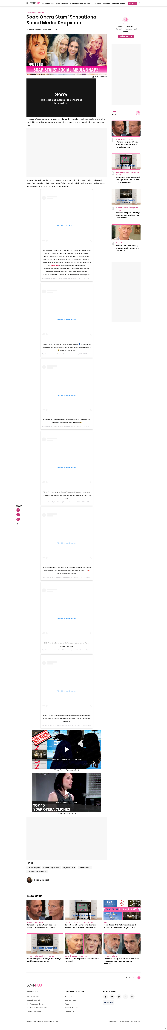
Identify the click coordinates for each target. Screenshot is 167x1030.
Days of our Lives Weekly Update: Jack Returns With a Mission (128, 248)
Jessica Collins (57, 278)
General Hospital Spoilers (125, 139)
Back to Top (131, 978)
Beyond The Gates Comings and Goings (79, 922)
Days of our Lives (48, 3)
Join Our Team (70, 1000)
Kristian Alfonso (57, 426)
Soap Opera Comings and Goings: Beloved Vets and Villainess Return (128, 180)
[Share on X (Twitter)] (18, 514)
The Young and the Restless (80, 3)
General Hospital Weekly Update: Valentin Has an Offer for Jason (127, 144)
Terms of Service (124, 1021)
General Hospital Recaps (112, 956)
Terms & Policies (71, 1008)
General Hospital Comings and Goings (40, 956)
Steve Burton (57, 725)
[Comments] (18, 524)
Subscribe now (126, 36)
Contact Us (69, 1012)
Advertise (68, 1004)
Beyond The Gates (118, 3)
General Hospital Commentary (76, 956)
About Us (68, 996)
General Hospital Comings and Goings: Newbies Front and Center (128, 215)
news (105, 922)
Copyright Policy (136, 1021)
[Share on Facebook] (18, 510)
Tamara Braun (57, 650)
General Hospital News (51, 868)
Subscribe (132, 3)
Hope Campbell (35, 30)
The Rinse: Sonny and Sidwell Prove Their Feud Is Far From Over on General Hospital (121, 961)
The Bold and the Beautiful (101, 3)
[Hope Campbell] (30, 880)
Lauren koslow (57, 354)
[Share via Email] (18, 519)
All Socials (108, 1002)
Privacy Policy (113, 1021)
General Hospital (62, 3)
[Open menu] (27, 3)
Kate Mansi (57, 502)
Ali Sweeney (57, 577)
